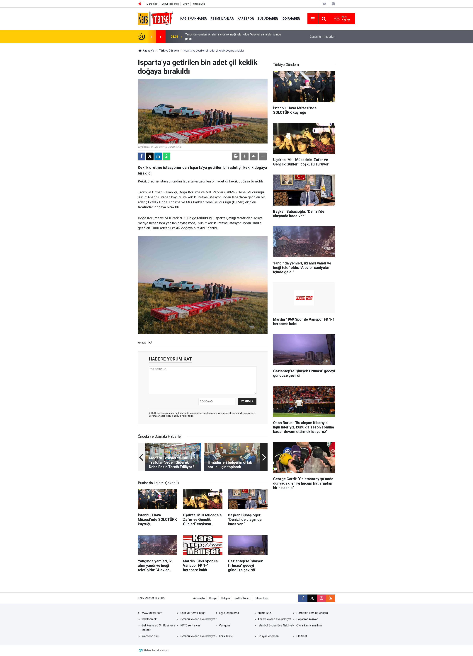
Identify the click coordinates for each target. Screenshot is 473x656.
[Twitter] (150, 156)
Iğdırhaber (291, 18)
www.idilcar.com (152, 613)
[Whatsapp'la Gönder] (166, 156)
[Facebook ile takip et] (302, 598)
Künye (213, 598)
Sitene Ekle (199, 3)
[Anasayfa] (140, 3)
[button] (245, 156)
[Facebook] (141, 156)
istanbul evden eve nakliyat (197, 619)
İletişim (225, 598)
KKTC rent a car (190, 625)
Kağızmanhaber (193, 18)
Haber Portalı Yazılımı (156, 650)
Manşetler (152, 3)
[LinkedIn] (158, 156)
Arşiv (186, 3)
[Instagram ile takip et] (321, 598)
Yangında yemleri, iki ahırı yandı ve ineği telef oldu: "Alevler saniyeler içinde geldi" (233, 37)
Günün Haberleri (170, 3)
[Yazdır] (235, 156)
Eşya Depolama (229, 613)
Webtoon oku (150, 636)
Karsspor (245, 18)
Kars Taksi (225, 636)
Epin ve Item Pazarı (192, 613)
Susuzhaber (268, 18)
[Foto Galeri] (333, 3)
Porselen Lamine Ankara (312, 613)
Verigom (224, 625)
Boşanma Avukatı (307, 619)
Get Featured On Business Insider (158, 628)
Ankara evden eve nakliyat (274, 619)
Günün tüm (322, 36)
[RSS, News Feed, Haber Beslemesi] (330, 598)
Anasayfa (148, 50)
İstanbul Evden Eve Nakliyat (275, 625)
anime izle (264, 613)
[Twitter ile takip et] (312, 598)
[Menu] (312, 18)
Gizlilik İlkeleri (242, 598)
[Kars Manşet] (155, 18)
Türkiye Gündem (169, 50)
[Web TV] (324, 3)
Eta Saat (301, 636)
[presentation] (151, 37)
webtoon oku (150, 619)
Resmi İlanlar (222, 18)
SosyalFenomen (268, 636)
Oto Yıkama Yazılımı (309, 625)
